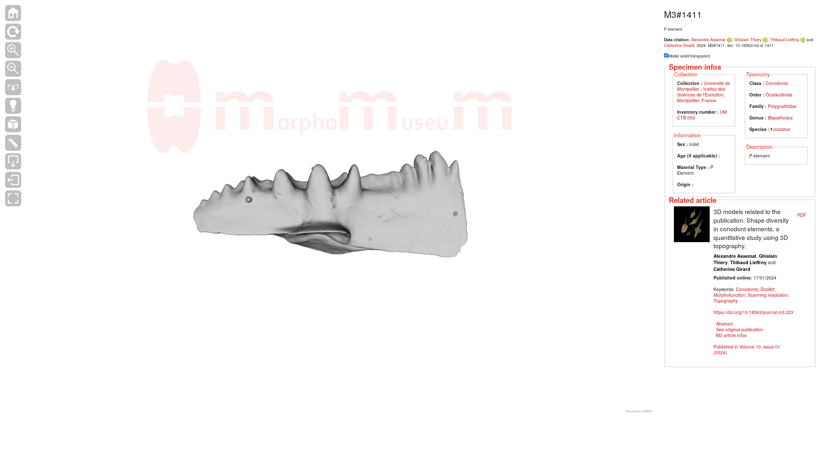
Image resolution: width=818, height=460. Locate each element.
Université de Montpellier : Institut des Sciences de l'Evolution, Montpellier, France (703, 91)
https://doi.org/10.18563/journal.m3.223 (753, 312)
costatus (781, 129)
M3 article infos (731, 335)
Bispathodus (780, 117)
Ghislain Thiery (747, 39)
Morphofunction (729, 295)
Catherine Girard (679, 45)
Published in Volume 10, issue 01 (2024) (747, 349)
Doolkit (767, 289)
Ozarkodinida (779, 94)
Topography (726, 300)
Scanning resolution (768, 295)
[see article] (692, 223)
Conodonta (777, 83)
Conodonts (747, 289)
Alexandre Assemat (708, 39)
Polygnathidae (782, 106)
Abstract (724, 323)
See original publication (739, 329)
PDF (801, 215)
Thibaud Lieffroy (784, 39)
